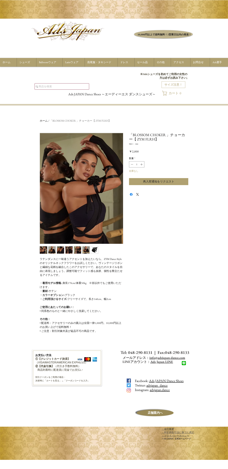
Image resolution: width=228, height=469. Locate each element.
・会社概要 (168, 429)
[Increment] (142, 164)
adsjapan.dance (160, 390)
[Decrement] (132, 164)
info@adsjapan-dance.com (167, 358)
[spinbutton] (137, 164)
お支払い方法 (43, 355)
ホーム (44, 120)
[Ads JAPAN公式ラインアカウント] (184, 363)
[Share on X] (138, 194)
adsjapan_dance (157, 385)
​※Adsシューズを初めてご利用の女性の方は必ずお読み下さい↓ (163, 75)
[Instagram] (129, 390)
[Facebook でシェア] (131, 194)
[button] (173, 93)
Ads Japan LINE (161, 362)
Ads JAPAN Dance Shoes (166, 381)
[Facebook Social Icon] (129, 381)
